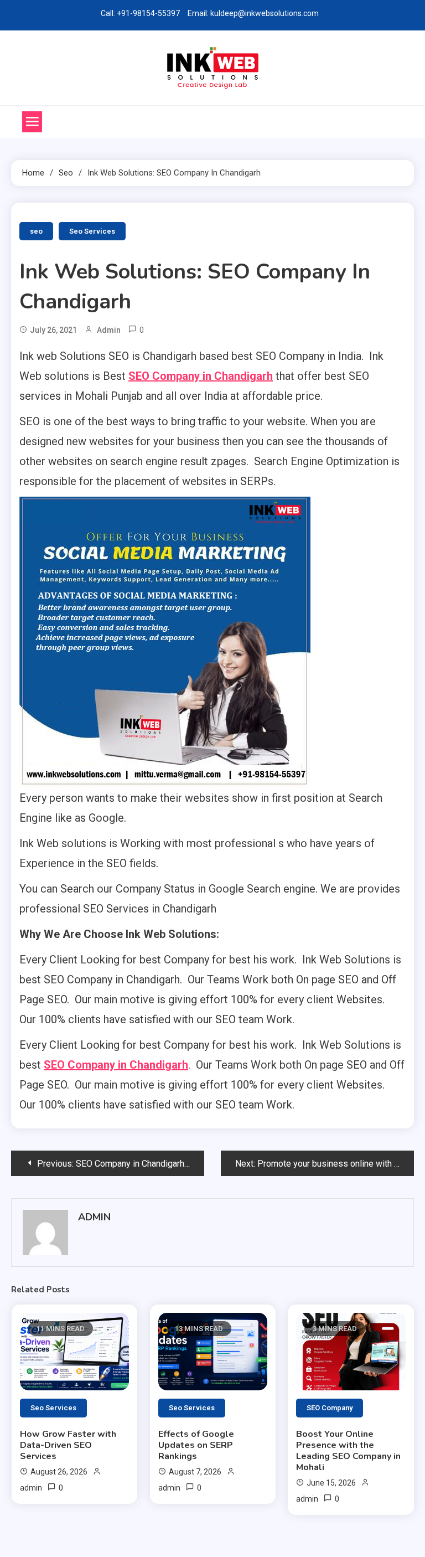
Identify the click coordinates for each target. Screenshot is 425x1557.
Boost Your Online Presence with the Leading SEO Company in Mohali (348, 1451)
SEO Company (330, 1408)
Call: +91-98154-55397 (140, 13)
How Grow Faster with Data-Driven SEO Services (68, 1445)
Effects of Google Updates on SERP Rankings (196, 1445)
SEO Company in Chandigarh (200, 376)
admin (109, 330)
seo (36, 231)
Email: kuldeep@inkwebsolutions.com (253, 13)
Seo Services (92, 231)
